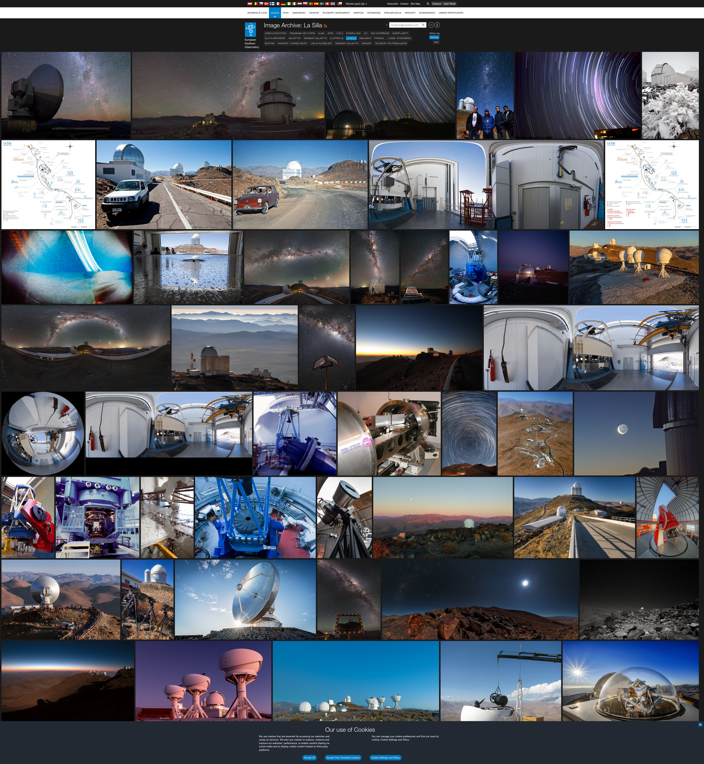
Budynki (270, 43)
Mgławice (365, 38)
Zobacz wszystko (275, 33)
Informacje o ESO (257, 13)
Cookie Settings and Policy (385, 757)
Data (436, 42)
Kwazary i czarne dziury (292, 43)
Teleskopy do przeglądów (391, 43)
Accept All (309, 757)
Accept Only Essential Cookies (343, 757)
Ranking (434, 37)
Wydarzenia (373, 13)
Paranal (379, 38)
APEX (330, 33)
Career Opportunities (451, 13)
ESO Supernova (380, 33)
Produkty (410, 13)
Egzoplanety (400, 33)
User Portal (449, 3)
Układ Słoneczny (321, 43)
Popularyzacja (392, 13)
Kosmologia (353, 33)
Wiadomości (299, 13)
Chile (339, 33)
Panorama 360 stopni (302, 33)
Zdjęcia (275, 13)
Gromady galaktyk (315, 38)
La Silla (351, 38)
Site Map (415, 3)
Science (436, 3)
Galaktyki (294, 38)
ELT (366, 33)
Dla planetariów (275, 38)
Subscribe (392, 3)
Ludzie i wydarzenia (399, 38)
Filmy (286, 13)
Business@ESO (427, 13)
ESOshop (314, 13)
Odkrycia (358, 13)
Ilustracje (336, 38)
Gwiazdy (367, 43)
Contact (404, 3)
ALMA (321, 33)
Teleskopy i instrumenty (336, 13)
